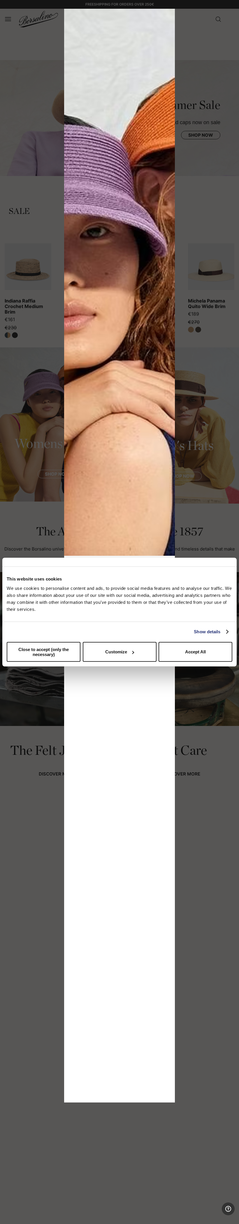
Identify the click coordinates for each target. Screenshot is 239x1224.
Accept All (195, 651)
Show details (207, 631)
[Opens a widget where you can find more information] (213, 1214)
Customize (116, 651)
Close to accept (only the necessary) (43, 652)
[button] (168, 15)
